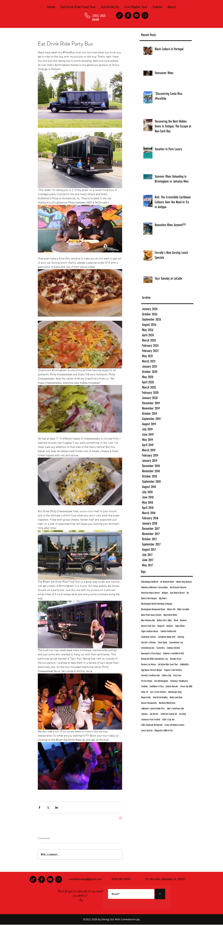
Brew (176, 620)
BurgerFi (160, 625)
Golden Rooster (172, 686)
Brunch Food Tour (148, 625)
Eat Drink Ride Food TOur (168, 664)
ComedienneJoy (147, 647)
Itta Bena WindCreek (167, 703)
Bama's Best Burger (149, 598)
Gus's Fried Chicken (158, 692)
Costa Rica (160, 647)
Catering (180, 636)
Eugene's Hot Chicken (173, 670)
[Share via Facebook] (39, 807)
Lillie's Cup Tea (168, 719)
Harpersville (146, 697)
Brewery (183, 620)
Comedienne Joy (176, 642)
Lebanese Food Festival (150, 719)
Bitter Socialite (183, 609)
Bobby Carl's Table (164, 620)
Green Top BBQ (186, 686)
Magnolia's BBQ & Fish (164, 730)
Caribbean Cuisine (148, 636)
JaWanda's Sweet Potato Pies (153, 708)
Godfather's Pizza (157, 686)
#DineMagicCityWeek (149, 581)
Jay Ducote (154, 713)
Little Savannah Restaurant (151, 724)
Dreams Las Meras (148, 664)
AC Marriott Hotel (167, 581)
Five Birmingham (161, 681)
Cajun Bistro (180, 625)
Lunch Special (146, 730)
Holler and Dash (176, 697)
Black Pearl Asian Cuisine (151, 614)
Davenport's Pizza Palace (151, 653)
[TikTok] (119, 15)
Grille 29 (144, 692)
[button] (78, 7)
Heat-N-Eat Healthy (160, 697)
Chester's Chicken (148, 642)
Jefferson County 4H (168, 713)
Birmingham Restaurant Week (153, 609)
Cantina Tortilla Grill (168, 631)
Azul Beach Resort (177, 592)
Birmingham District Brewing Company (156, 603)
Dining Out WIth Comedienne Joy (154, 658)
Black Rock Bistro (170, 614)
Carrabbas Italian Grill (166, 636)
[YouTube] (136, 15)
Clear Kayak (162, 642)
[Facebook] (128, 15)
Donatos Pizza (175, 658)
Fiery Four (177, 675)
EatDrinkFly (184, 664)
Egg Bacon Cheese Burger (151, 670)
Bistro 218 (171, 609)
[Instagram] (145, 15)
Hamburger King (175, 692)
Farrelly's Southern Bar (150, 675)
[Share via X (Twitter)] (48, 807)
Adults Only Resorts (184, 581)
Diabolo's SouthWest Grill (173, 653)
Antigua (165, 592)
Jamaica (144, 713)
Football (144, 686)
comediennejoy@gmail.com (85, 879)
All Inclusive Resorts (178, 587)
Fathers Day (166, 675)
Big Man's (163, 598)
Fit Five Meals (146, 681)
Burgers (170, 625)
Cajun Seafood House (149, 631)
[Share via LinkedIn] (56, 807)
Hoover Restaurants (149, 703)
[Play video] (80, 228)
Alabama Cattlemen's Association (154, 587)
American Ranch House (150, 592)
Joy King (182, 713)
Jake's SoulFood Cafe (175, 708)
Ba (188, 592)
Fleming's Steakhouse (179, 681)
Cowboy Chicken (173, 647)
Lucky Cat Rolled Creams (174, 724)
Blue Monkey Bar (148, 620)
